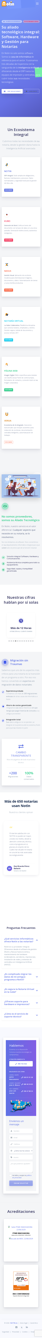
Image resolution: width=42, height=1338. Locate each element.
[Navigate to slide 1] (9, 641)
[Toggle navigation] (37, 3)
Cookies (25, 1332)
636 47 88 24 (28, 1091)
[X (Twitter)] (21, 1327)
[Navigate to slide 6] (20, 641)
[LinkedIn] (26, 1327)
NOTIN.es (13, 1323)
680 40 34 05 (28, 1084)
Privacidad (15, 1332)
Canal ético (34, 1323)
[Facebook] (16, 1327)
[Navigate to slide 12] (33, 641)
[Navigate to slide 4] (16, 641)
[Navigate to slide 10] (28, 641)
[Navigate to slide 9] (26, 641)
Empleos (34, 1332)
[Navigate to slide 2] (11, 641)
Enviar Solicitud (21, 1183)
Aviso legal (23, 1323)
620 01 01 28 (28, 1077)
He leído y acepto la (21, 1176)
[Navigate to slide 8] (24, 641)
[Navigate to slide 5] (18, 641)
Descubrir (8, 190)
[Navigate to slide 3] (13, 641)
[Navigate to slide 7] (22, 641)
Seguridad (5, 1332)
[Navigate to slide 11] (31, 641)
